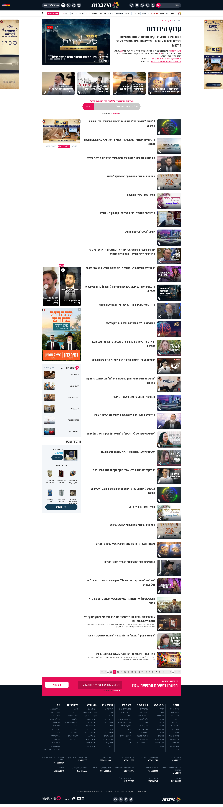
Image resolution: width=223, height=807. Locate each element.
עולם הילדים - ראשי (124, 709)
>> (102, 672)
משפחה (161, 726)
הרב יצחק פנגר (92, 719)
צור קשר (81, 13)
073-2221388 (129, 760)
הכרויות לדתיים (108, 739)
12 (139, 672)
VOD (172, 13)
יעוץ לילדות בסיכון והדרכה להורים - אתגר (53, 758)
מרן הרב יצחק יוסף (91, 716)
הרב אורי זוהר (92, 736)
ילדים (160, 53)
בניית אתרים (67, 799)
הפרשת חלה (74, 739)
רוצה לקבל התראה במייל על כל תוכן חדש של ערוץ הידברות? (111, 101)
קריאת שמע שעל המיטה (52, 749)
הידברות (176, 705)
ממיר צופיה (177, 778)
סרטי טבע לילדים (125, 736)
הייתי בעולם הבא (142, 743)
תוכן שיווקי (160, 746)
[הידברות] (105, 5)
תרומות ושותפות (174, 736)
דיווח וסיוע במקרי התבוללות (102, 768)
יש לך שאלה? (49, 367)
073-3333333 (176, 781)
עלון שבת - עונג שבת (127, 757)
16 (125, 672)
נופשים (177, 732)
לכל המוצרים (61, 507)
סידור (58, 705)
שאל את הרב (119, 13)
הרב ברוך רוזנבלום (91, 732)
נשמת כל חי (56, 743)
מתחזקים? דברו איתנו (51, 5)
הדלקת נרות (74, 719)
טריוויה (129, 732)
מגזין (167, 13)
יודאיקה (110, 746)
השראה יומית (144, 739)
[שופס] (73, 5)
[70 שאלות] (68, 5)
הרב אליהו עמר (92, 746)
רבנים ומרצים (92, 705)
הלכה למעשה (143, 719)
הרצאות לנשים (73, 736)
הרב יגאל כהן (92, 722)
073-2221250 (153, 781)
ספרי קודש (109, 743)
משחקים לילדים (126, 726)
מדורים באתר (159, 705)
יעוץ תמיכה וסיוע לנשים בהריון (124, 768)
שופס (100, 13)
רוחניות (161, 722)
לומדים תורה (109, 709)
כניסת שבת (175, 729)
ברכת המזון (56, 722)
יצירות (129, 739)
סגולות (110, 726)
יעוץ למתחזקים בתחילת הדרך (77, 757)
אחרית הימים (108, 736)
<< (179, 672)
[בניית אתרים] (78, 799)
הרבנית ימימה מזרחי (71, 722)
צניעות (76, 726)
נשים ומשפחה (72, 705)
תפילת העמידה (55, 719)
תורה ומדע (160, 729)
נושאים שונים (107, 705)
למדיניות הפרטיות (107, 113)
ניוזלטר (177, 719)
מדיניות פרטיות (174, 709)
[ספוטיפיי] (63, 5)
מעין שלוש (56, 726)
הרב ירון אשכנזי (92, 729)
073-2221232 (82, 760)
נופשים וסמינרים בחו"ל (127, 778)
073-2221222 (176, 760)
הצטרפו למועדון (52, 13)
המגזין (162, 712)
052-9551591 (129, 771)
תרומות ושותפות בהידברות (149, 757)
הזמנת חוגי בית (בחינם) (79, 768)
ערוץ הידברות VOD (175, 51)
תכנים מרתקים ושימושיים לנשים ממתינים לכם (166, 61)
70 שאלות (127, 13)
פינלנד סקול (109, 722)
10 (146, 672)
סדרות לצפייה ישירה (124, 722)
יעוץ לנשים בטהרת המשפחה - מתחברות (171, 769)
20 (111, 672)
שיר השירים (56, 739)
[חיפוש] (158, 5)
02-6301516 (176, 773)
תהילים (57, 732)
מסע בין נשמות (143, 729)
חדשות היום (160, 716)
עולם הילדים (136, 13)
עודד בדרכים (144, 709)
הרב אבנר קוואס (91, 743)
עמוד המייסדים (174, 743)
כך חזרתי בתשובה (142, 736)
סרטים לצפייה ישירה (124, 719)
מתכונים (75, 712)
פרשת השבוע (159, 739)
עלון (105, 13)
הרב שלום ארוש (91, 739)
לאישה (76, 709)
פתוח (146, 722)
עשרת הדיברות (108, 719)
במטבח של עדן (143, 716)
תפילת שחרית (55, 709)
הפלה (76, 729)
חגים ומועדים (159, 743)
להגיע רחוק (144, 732)
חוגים (129, 743)
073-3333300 (153, 771)
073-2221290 (82, 771)
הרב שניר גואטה (91, 726)
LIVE (65, 13)
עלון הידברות (175, 716)
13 (135, 672)
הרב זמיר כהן (145, 13)
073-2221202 (129, 781)
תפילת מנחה (55, 712)
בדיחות (129, 716)
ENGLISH (74, 13)
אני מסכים (110, 113)
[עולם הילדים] (79, 5)
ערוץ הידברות (175, 712)
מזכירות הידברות (176, 757)
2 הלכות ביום (175, 722)
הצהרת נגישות (174, 746)
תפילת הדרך (55, 736)
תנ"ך (111, 712)
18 (118, 672)
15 (128, 672)
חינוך (111, 729)
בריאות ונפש (109, 732)
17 (121, 672)
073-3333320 (59, 762)
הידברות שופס (174, 739)
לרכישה (57, 457)
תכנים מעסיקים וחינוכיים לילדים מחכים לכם (166, 58)
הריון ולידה (74, 732)
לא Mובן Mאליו (143, 712)
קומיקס (129, 729)
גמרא (111, 716)
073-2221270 (59, 771)
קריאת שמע (56, 729)
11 (142, 672)
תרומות (88, 13)
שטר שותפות (154, 13)
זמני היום (110, 13)
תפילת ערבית (55, 716)
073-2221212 (153, 760)
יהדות (162, 709)
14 (132, 672)
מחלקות (94, 13)
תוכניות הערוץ (142, 705)
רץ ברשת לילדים (126, 712)
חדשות (162, 13)
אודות (177, 749)
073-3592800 (105, 760)
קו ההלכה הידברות (152, 768)
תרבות (162, 732)
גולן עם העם (144, 726)
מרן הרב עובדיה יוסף (90, 712)
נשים (121, 51)
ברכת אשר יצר (55, 746)
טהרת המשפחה (72, 716)
